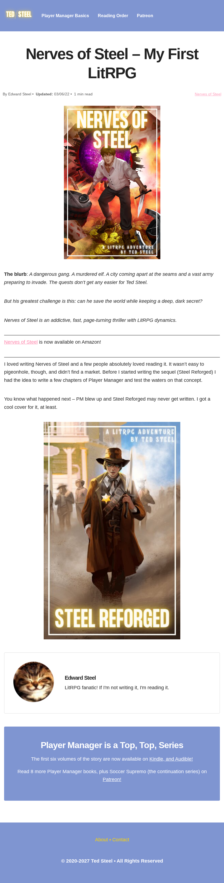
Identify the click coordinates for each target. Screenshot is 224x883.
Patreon (145, 15)
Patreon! (112, 779)
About (101, 839)
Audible (183, 759)
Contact (120, 839)
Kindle (156, 759)
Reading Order (113, 15)
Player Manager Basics (65, 15)
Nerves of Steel (208, 94)
